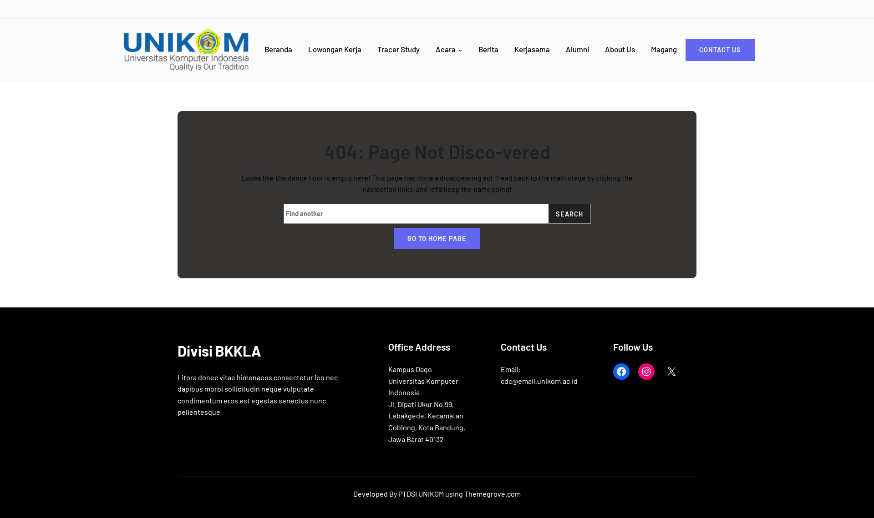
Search (569, 214)
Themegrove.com (492, 493)
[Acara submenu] (460, 50)
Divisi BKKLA (219, 350)
